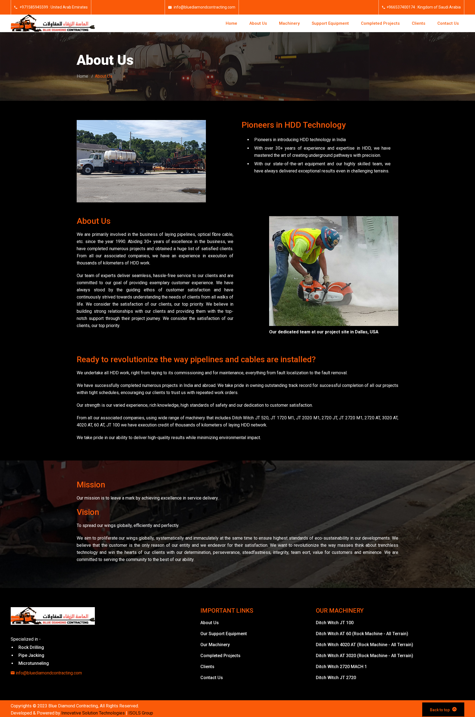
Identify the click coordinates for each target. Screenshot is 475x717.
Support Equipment (330, 23)
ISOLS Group (140, 713)
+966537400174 (400, 7)
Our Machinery (215, 644)
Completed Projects (380, 23)
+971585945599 (33, 7)
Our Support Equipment (223, 633)
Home (231, 23)
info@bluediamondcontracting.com (204, 7)
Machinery (289, 23)
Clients (418, 23)
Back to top (440, 710)
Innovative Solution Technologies (93, 713)
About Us (258, 23)
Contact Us (448, 23)
